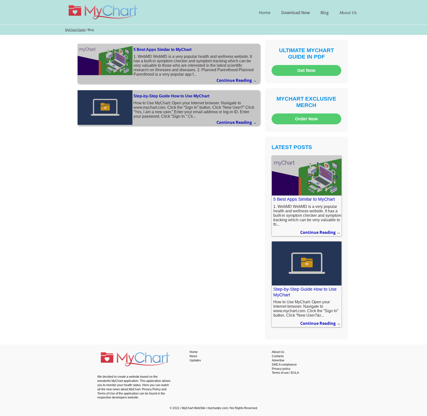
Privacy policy (281, 369)
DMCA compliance (284, 364)
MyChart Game (75, 30)
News (193, 356)
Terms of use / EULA (285, 372)
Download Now (295, 12)
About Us (348, 12)
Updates (195, 360)
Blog (324, 12)
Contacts (278, 356)
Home (264, 12)
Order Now (306, 118)
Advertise (278, 360)
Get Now (306, 70)
